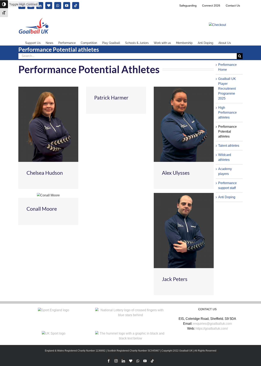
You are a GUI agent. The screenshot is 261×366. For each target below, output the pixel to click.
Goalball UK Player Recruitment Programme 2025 (227, 88)
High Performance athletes (227, 112)
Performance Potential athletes (227, 131)
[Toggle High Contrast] (4, 4)
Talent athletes (228, 145)
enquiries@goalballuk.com (212, 323)
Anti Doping (226, 197)
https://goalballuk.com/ (212, 328)
